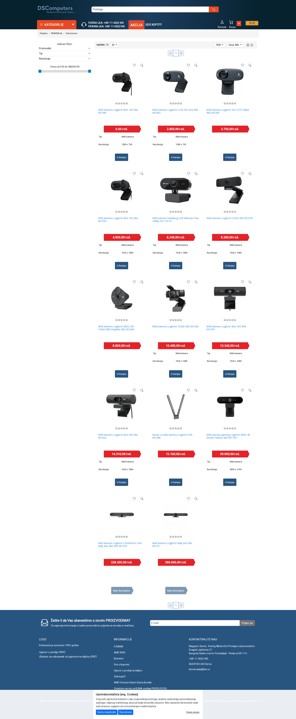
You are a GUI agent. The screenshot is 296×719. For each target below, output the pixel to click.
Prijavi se (247, 623)
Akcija (136, 25)
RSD (218, 45)
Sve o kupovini (121, 664)
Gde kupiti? (154, 24)
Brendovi (119, 658)
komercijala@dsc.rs (199, 669)
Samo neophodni (106, 712)
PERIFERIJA (56, 33)
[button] (222, 24)
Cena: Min (234, 45)
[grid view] (251, 44)
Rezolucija (44, 58)
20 (113, 45)
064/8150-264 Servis (200, 664)
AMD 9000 (119, 652)
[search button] (214, 9)
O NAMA (118, 646)
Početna (43, 33)
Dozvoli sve (126, 712)
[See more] (141, 65)
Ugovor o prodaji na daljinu (128, 670)
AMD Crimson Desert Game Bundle (133, 682)
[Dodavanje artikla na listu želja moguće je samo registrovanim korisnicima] (134, 65)
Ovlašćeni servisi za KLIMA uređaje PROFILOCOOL (140, 688)
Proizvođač (45, 48)
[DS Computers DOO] (56, 9)
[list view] (247, 44)
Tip (40, 53)
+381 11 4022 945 (198, 658)
